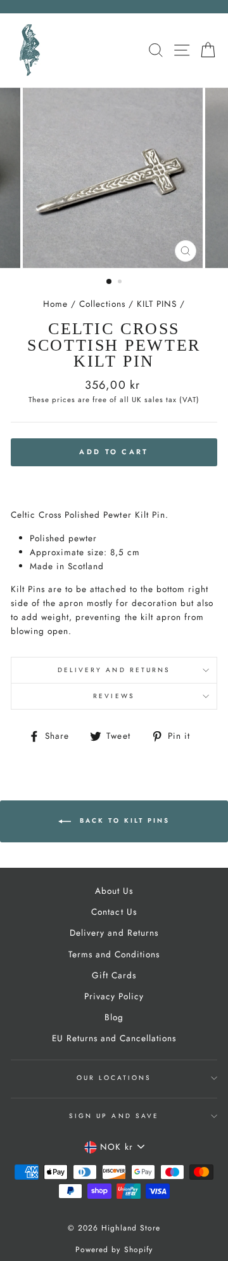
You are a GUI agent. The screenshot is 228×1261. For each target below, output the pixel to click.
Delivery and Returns (114, 670)
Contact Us (113, 911)
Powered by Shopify (113, 1249)
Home (55, 303)
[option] (114, 178)
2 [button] (121, 283)
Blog (114, 1017)
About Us (114, 890)
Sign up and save (114, 1116)
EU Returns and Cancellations (114, 1038)
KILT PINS (157, 303)
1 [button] (109, 282)
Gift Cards (114, 975)
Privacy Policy (114, 996)
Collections (102, 303)
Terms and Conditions (114, 954)
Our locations (114, 1077)
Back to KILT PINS (123, 820)
